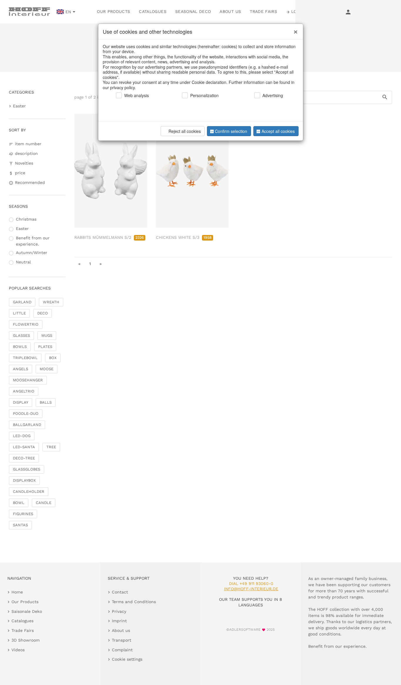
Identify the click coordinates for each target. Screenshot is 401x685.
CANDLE (43, 502)
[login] (348, 11)
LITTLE (19, 313)
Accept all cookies (278, 131)
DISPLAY (20, 402)
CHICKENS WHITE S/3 (184, 237)
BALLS (46, 402)
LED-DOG (22, 436)
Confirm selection (231, 131)
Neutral (23, 262)
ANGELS (20, 369)
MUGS (46, 335)
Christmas (26, 219)
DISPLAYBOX (24, 480)
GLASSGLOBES (26, 469)
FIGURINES (23, 514)
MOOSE (46, 369)
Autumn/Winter (31, 252)
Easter (19, 106)
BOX (53, 358)
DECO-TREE (24, 458)
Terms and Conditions (134, 601)
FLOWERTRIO (25, 324)
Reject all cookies (185, 131)
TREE (51, 447)
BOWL (18, 502)
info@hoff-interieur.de (251, 588)
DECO (42, 313)
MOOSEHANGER (28, 380)
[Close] (294, 30)
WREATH (51, 302)
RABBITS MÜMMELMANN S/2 (109, 237)
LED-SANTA (24, 447)
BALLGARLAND (27, 424)
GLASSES (21, 335)
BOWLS (20, 346)
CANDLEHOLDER (28, 491)
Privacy (119, 611)
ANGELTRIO (23, 391)
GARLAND (22, 302)
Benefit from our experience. (33, 241)
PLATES (45, 346)
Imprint (119, 620)
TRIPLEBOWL (25, 358)
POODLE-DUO (25, 413)
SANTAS (20, 525)
